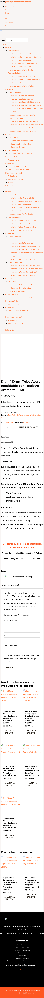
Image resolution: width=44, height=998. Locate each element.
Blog (7, 13)
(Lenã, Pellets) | (21, 559)
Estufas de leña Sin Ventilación (22, 60)
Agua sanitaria (13, 160)
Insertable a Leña (14, 92)
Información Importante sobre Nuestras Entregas (22, 961)
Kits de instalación (15, 182)
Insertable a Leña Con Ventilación (23, 96)
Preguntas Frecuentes (22, 958)
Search (2, 40)
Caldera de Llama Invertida (20, 144)
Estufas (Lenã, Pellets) (11, 553)
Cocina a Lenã (34, 559)
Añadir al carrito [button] (10, 732)
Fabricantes (9, 186)
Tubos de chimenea (15, 179)
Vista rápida (11, 707)
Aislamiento (12, 176)
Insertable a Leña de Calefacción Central (26, 105)
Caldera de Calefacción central (22, 141)
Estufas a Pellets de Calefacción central (25, 79)
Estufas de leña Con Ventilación (22, 54)
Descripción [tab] (5, 437)
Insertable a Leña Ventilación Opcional (25, 102)
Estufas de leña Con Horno (20, 67)
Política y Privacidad (22, 947)
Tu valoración (11, 620)
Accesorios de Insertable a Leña (22, 115)
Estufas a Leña (13, 51)
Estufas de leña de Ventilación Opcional (25, 57)
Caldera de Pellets (12, 150)
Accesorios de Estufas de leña (21, 70)
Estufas (8, 47)
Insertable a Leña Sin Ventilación (23, 99)
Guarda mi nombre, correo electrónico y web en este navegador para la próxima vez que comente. (22, 658)
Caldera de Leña (14, 137)
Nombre (7, 636)
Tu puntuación (11, 615)
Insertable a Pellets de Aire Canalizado (25, 121)
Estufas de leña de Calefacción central (24, 63)
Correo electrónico (12, 646)
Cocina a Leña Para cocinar (18, 170)
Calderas (8, 134)
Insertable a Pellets (15, 118)
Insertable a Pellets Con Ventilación (24, 128)
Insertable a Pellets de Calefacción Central (26, 125)
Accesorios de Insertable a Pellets (23, 131)
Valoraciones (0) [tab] (7, 442)
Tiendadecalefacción (23, 547)
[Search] (30, 40)
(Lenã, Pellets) (36, 553)
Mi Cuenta (9, 6)
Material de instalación (14, 173)
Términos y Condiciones (22, 950)
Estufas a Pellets (14, 73)
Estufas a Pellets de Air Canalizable (23, 76)
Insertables (9, 89)
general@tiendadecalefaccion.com (18, 2)
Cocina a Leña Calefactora (18, 166)
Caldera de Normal (17, 147)
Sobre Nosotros (22, 945)
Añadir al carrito (28, 427)
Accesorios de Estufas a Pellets (22, 86)
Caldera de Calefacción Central (20, 154)
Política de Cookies (22, 953)
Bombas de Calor (12, 157)
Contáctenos (10, 10)
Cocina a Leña (10, 163)
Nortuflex (9, 422)
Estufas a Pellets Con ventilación (23, 83)
